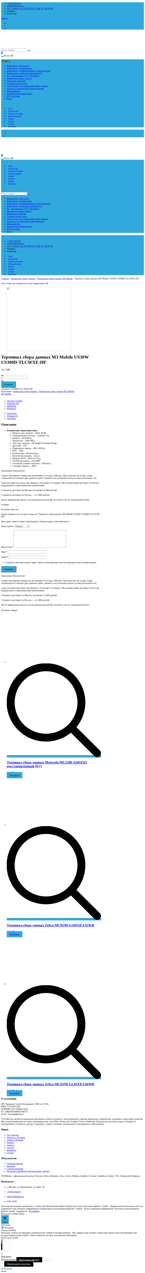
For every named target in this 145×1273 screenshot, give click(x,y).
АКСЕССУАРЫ (14, 401)
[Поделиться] (5, 1268)
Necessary (9, 1228)
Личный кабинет (15, 1163)
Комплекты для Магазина (19, 68)
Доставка (11, 418)
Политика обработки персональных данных (28, 1171)
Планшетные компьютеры (19, 93)
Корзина (11, 1166)
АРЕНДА (11, 406)
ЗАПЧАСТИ (13, 403)
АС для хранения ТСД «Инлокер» (23, 76)
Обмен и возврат (14, 116)
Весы (9, 98)
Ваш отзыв (7, 547)
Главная (5, 278)
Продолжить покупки (19, 1263)
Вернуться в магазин (29, 1259)
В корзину (8, 384)
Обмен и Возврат (15, 1140)
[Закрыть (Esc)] (2, 1268)
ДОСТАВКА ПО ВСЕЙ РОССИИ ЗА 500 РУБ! (30, 8)
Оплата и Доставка (16, 1137)
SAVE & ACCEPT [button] (10, 1238)
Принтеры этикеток (16, 81)
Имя (4, 552)
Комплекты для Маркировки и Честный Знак (29, 71)
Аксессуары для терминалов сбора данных (27, 86)
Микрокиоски (13, 91)
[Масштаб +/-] (11, 1268)
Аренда (11, 121)
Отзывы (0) (12, 416)
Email (4, 557)
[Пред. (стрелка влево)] (2, 1271)
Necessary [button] (5, 1225)
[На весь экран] (8, 1268)
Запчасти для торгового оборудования (25, 88)
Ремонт (11, 118)
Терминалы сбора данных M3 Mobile (55, 278)
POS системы (13, 96)
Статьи (10, 1153)
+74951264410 (14, 3)
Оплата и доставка (15, 113)
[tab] (54, 413)
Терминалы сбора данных (19, 78)
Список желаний (15, 1168)
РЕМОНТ (11, 408)
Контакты (12, 126)
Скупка (11, 124)
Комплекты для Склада (18, 66)
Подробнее (34, 1211)
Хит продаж (13, 111)
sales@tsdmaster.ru (15, 1196)
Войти (4, 18)
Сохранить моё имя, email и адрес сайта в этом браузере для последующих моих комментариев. (51, 562)
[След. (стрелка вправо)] (5, 1271)
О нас (10, 108)
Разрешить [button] (22, 1211)
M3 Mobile (6, 394)
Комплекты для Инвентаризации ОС (24, 73)
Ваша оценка (8, 526)
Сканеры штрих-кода (17, 83)
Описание (12, 413)
